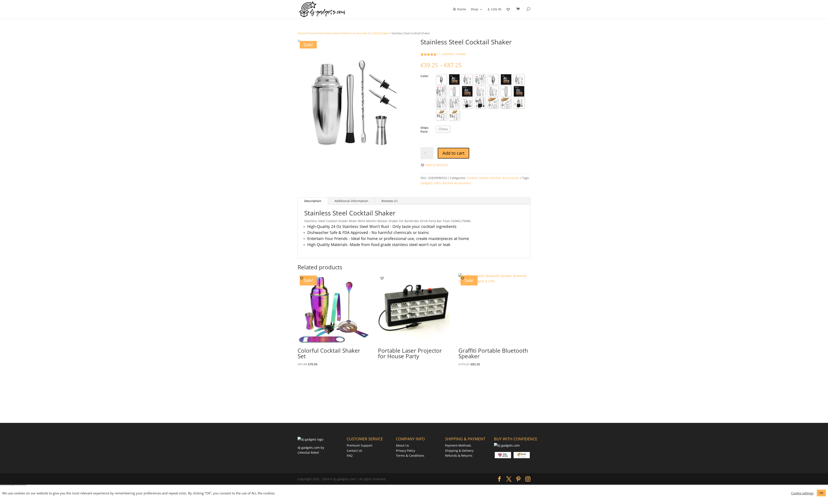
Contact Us (354, 451)
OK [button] (821, 493)
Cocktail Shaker (379, 33)
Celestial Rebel (308, 452)
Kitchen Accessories (354, 33)
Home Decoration (328, 33)
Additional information (351, 201)
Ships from (424, 130)
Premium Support (359, 445)
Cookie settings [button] (802, 493)
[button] (299, 41)
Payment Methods (458, 445)
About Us (402, 445)
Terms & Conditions (410, 455)
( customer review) (452, 54)
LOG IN (496, 9)
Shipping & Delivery (459, 451)
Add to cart (453, 153)
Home (461, 9)
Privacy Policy (405, 451)
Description (312, 201)
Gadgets (426, 183)
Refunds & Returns (458, 455)
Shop (474, 9)
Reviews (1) (389, 201)
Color (424, 76)
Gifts (437, 183)
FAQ (350, 455)
